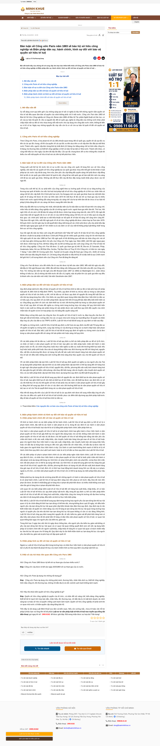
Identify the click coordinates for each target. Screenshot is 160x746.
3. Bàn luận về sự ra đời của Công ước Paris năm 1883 (44, 87)
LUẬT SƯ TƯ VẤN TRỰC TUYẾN (29, 734)
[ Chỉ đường (74, 719)
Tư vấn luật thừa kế (117, 682)
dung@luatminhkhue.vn (122, 725)
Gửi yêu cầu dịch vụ (95, 673)
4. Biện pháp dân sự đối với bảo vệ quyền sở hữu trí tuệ (45, 91)
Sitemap (121, 673)
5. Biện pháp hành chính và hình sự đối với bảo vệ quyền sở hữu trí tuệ (51, 94)
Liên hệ (133, 673)
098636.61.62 (122, 721)
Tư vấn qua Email (83, 649)
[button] (103, 58)
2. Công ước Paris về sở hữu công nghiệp (39, 84)
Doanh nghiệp (63, 17)
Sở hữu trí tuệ (46, 17)
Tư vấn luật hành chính (28, 690)
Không (30, 632)
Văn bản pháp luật (33, 673)
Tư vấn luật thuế (116, 678)
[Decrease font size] (99, 35)
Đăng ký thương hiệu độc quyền (31, 694)
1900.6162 (46, 614)
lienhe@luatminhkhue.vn (72, 728)
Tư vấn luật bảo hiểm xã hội (89, 686)
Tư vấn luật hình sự (57, 682)
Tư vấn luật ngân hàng (118, 690)
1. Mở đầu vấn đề (29, 81)
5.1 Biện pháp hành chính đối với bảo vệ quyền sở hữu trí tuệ (47, 97)
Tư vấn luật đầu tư (57, 678)
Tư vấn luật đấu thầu (57, 690)
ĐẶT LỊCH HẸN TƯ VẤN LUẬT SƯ (29, 738)
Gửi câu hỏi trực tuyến (71, 673)
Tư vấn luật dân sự (87, 682)
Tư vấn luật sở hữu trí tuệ (29, 682)
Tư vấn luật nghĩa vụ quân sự (90, 690)
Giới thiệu (31, 17)
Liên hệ (135, 17)
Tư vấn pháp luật (120, 17)
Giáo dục (51, 673)
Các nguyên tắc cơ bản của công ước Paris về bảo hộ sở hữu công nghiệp (67, 406)
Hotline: (27, 1)
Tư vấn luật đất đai (27, 686)
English (136, 22)
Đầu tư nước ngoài (83, 17)
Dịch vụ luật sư (103, 17)
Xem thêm (62, 103)
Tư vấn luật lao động (87, 678)
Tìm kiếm (135, 32)
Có (23, 632)
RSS (35, 1)
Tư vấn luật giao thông (118, 686)
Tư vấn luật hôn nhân (57, 686)
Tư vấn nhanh (43, 649)
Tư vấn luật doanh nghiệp (29, 678)
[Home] (22, 17)
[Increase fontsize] (103, 35)
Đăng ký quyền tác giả (58, 694)
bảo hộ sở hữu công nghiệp (30, 659)
